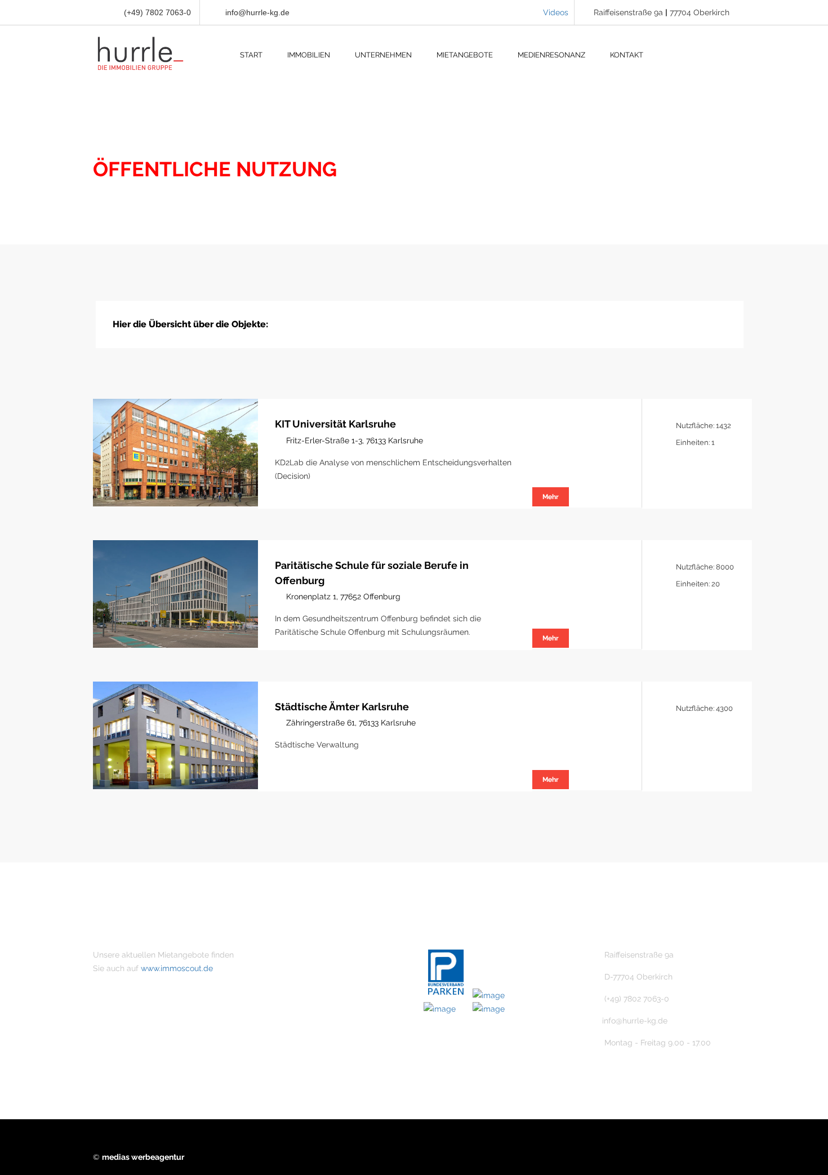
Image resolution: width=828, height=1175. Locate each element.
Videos (555, 12)
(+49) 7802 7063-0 (156, 12)
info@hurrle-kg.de (257, 12)
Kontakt (292, 993)
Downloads (298, 1050)
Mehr (550, 497)
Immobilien (298, 973)
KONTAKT (626, 55)
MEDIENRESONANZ (551, 55)
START (251, 55)
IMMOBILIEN (308, 55)
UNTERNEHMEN (383, 55)
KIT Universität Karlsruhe (335, 424)
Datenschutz (301, 1031)
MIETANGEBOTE (465, 55)
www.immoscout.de (177, 968)
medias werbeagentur (143, 1156)
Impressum (298, 1012)
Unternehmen (303, 954)
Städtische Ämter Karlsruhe (342, 707)
